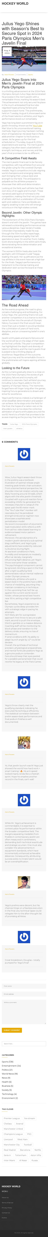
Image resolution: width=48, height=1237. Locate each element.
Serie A (7, 1155)
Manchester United (13, 1129)
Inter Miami (9, 1160)
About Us (5, 1197)
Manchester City (12, 1145)
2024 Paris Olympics (29, 424)
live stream (29, 1118)
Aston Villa (36, 1155)
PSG (29, 1134)
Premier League (12, 1118)
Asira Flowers (9, 74)
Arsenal (19, 1124)
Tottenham (20, 1155)
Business (7, 1086)
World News (10, 1074)
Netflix (38, 1150)
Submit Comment (12, 1030)
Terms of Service (7, 1203)
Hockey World (15, 3)
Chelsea (8, 1124)
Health (7, 1082)
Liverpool (8, 1139)
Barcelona (25, 1150)
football (28, 1145)
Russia (35, 1160)
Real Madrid (10, 1150)
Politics (7, 1070)
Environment (10, 1098)
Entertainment (11, 1066)
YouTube (37, 126)
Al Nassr (23, 1160)
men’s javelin (7, 428)
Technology (9, 1094)
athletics (19, 428)
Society (7, 1090)
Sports (30, 74)
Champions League (13, 1134)
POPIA (4, 1218)
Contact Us (6, 1213)
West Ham (22, 1139)
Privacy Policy (7, 1208)
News (6, 1078)
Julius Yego (14, 424)
